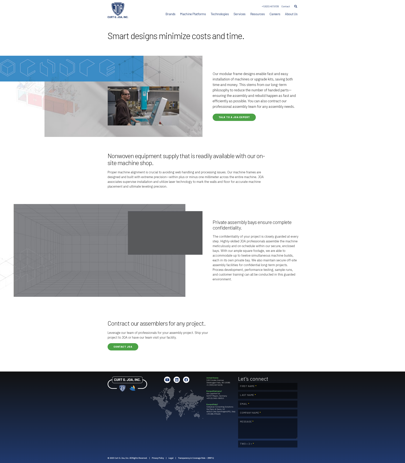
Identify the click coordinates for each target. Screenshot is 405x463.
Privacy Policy (158, 458)
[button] (296, 6)
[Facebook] (186, 380)
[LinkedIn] (177, 380)
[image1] (118, 10)
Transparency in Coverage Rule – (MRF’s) (196, 458)
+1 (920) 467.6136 (270, 6)
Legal (170, 458)
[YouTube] (167, 380)
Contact (285, 6)
